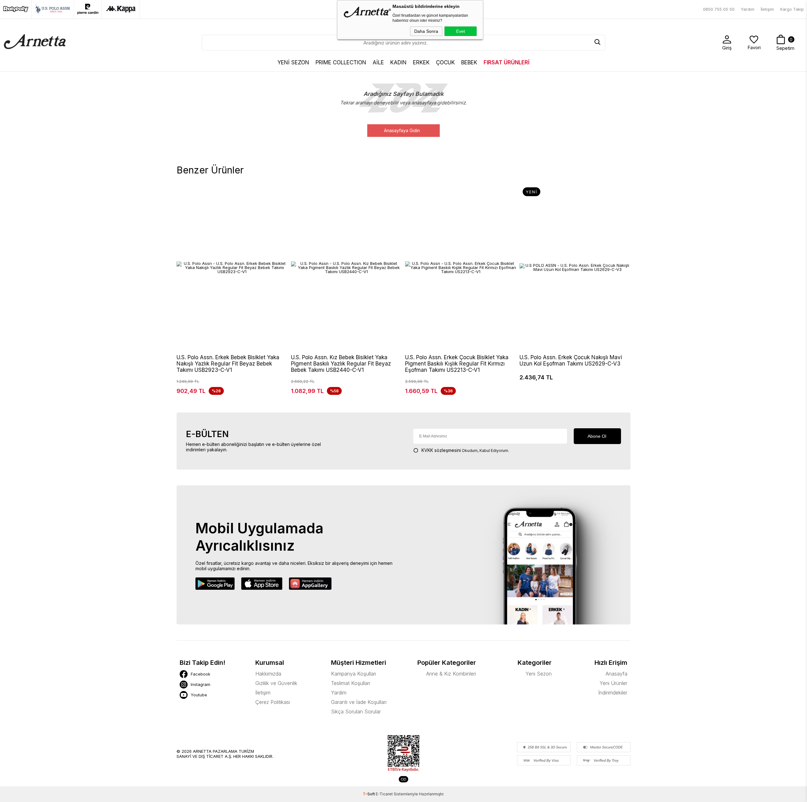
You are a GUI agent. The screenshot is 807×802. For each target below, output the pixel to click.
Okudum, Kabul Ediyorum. (465, 450)
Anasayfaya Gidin (402, 130)
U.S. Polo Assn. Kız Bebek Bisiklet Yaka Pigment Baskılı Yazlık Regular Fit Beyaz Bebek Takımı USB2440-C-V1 (341, 363)
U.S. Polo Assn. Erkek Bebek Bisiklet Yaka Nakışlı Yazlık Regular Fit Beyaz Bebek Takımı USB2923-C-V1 (228, 363)
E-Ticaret (384, 794)
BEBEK (469, 62)
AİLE (378, 62)
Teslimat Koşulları (350, 683)
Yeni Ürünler (613, 683)
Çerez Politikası (272, 702)
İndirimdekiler (612, 692)
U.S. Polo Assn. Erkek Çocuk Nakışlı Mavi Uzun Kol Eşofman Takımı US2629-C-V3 (571, 360)
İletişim (767, 9)
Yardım (747, 9)
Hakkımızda (268, 673)
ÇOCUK (445, 62)
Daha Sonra (426, 31)
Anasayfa (616, 673)
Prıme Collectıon (341, 62)
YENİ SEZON (293, 62)
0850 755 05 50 (718, 9)
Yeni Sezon (538, 673)
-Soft (369, 794)
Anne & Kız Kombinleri (451, 673)
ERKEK (421, 62)
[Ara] (597, 42)
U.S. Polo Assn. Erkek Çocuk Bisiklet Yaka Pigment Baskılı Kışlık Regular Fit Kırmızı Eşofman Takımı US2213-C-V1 (456, 363)
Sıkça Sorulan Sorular (356, 711)
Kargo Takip (792, 9)
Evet (460, 31)
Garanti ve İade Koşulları (358, 702)
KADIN (398, 62)
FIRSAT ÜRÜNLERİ (507, 62)
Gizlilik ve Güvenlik (276, 683)
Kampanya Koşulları (353, 673)
